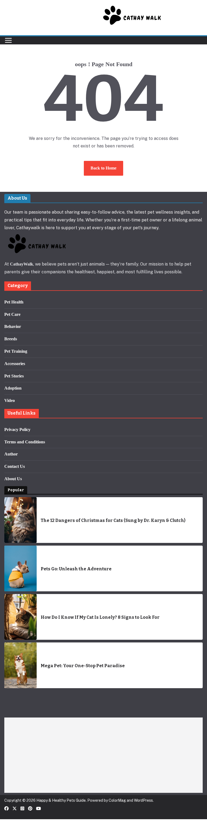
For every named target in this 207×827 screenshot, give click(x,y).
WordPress (143, 800)
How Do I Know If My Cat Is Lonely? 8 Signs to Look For (100, 617)
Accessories (14, 363)
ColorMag (117, 800)
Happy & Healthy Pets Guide (61, 800)
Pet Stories (14, 376)
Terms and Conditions (24, 442)
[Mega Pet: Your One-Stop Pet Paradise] (20, 665)
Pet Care (12, 314)
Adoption (13, 388)
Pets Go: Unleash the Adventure (76, 568)
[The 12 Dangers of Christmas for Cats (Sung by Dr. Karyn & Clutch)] (20, 520)
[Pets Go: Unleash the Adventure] (20, 568)
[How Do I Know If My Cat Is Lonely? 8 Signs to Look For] (20, 617)
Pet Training (15, 351)
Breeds (10, 339)
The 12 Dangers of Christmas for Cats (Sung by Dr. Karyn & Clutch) (113, 520)
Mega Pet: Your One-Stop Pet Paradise (83, 665)
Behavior (12, 326)
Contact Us (14, 466)
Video (9, 400)
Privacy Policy (17, 429)
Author (11, 454)
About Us (13, 478)
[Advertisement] (103, 755)
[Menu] (8, 40)
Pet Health (13, 302)
